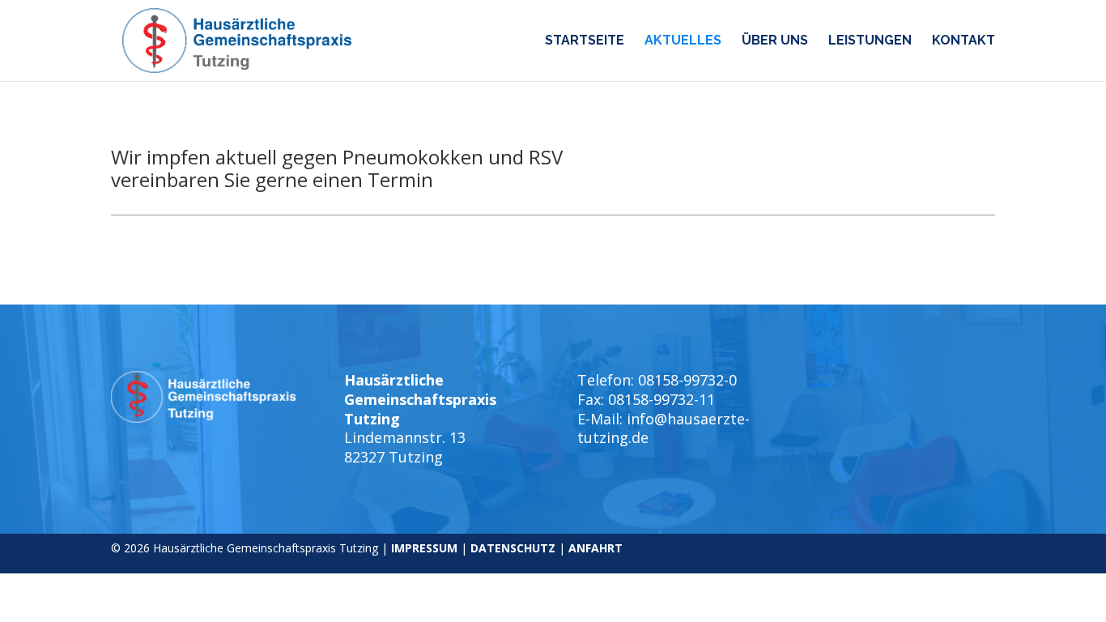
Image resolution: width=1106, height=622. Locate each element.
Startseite (584, 41)
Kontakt (963, 41)
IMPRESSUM (424, 548)
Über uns (775, 41)
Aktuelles (682, 41)
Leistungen (870, 41)
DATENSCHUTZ (512, 548)
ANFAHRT (595, 548)
